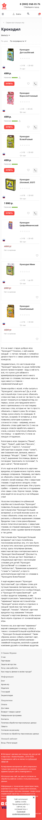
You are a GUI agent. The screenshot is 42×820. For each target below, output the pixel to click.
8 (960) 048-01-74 (30, 4)
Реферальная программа (11, 715)
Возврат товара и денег (11, 712)
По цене (4, 41)
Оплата (4, 704)
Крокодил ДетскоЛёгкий (27, 51)
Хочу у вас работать (9, 668)
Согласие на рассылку (10, 730)
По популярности (17, 41)
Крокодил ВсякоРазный (26, 138)
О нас (3, 657)
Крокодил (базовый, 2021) (27, 181)
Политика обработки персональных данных (19, 723)
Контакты (5, 719)
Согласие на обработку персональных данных (20, 734)
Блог (3, 681)
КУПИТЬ (9, 84)
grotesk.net (36, 813)
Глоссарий (5, 692)
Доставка (5, 708)
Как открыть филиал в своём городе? (16, 672)
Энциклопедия (7, 695)
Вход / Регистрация (9, 743)
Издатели (5, 688)
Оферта (4, 726)
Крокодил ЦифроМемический (29, 224)
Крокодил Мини (27, 264)
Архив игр (5, 684)
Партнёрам (5, 661)
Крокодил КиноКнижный (26, 307)
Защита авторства (8, 664)
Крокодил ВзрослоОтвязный (29, 94)
